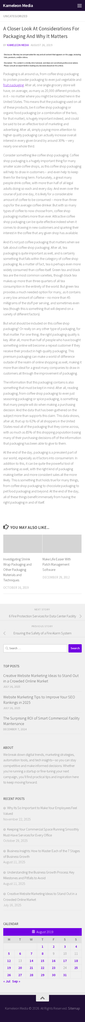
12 (9, 960)
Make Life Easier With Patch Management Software (56, 564)
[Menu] (79, 5)
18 (76, 960)
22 (42, 967)
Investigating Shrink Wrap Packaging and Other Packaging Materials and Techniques (17, 569)
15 (42, 960)
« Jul (6, 981)
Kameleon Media (18, 5)
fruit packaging (13, 85)
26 (9, 975)
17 (65, 960)
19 (9, 967)
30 (53, 975)
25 (76, 967)
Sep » (16, 981)
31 (65, 975)
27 (20, 975)
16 (53, 960)
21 (31, 967)
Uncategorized (15, 16)
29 (42, 975)
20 (20, 967)
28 (31, 975)
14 (31, 960)
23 (53, 967)
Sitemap (74, 1008)
